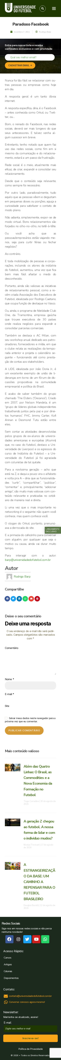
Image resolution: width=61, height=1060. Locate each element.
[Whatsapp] (45, 939)
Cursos (7, 957)
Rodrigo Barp (22, 576)
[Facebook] (9, 939)
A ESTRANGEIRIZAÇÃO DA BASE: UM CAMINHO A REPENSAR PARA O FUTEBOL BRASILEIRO (39, 881)
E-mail (9, 694)
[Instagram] (18, 939)
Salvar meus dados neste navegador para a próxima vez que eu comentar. (30, 720)
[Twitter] (27, 939)
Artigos (8, 964)
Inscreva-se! (30, 1038)
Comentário (11, 648)
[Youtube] (36, 939)
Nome (9, 679)
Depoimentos (11, 978)
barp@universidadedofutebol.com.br (28, 560)
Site (7, 706)
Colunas (8, 971)
